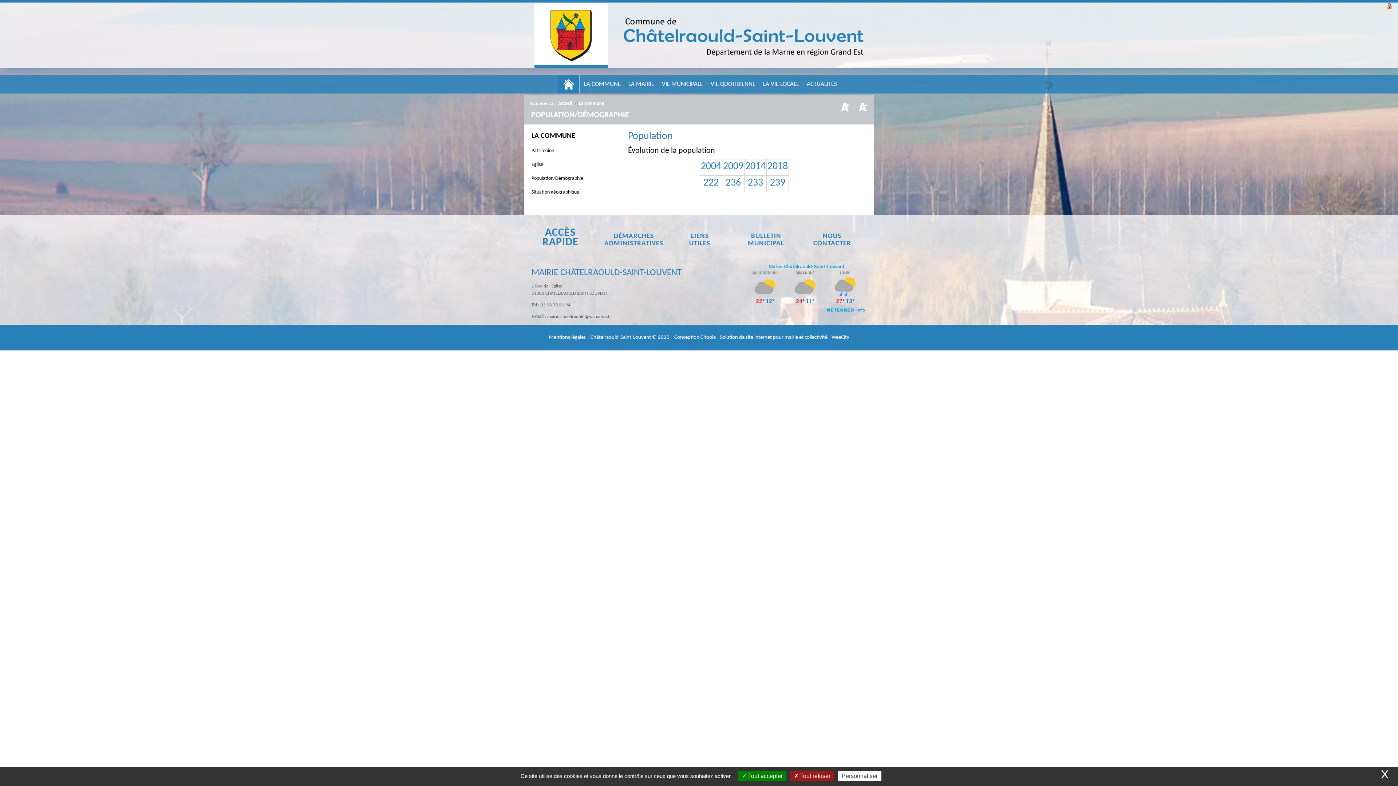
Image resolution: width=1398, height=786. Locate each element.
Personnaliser (860, 776)
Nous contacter (832, 240)
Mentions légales (568, 337)
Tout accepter (765, 776)
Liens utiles (699, 240)
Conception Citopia (695, 337)
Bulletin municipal (766, 240)
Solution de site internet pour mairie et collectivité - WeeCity (784, 337)
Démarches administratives (633, 240)
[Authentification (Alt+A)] (1389, 5)
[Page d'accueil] (569, 84)
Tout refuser (814, 776)
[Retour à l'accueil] (699, 35)
